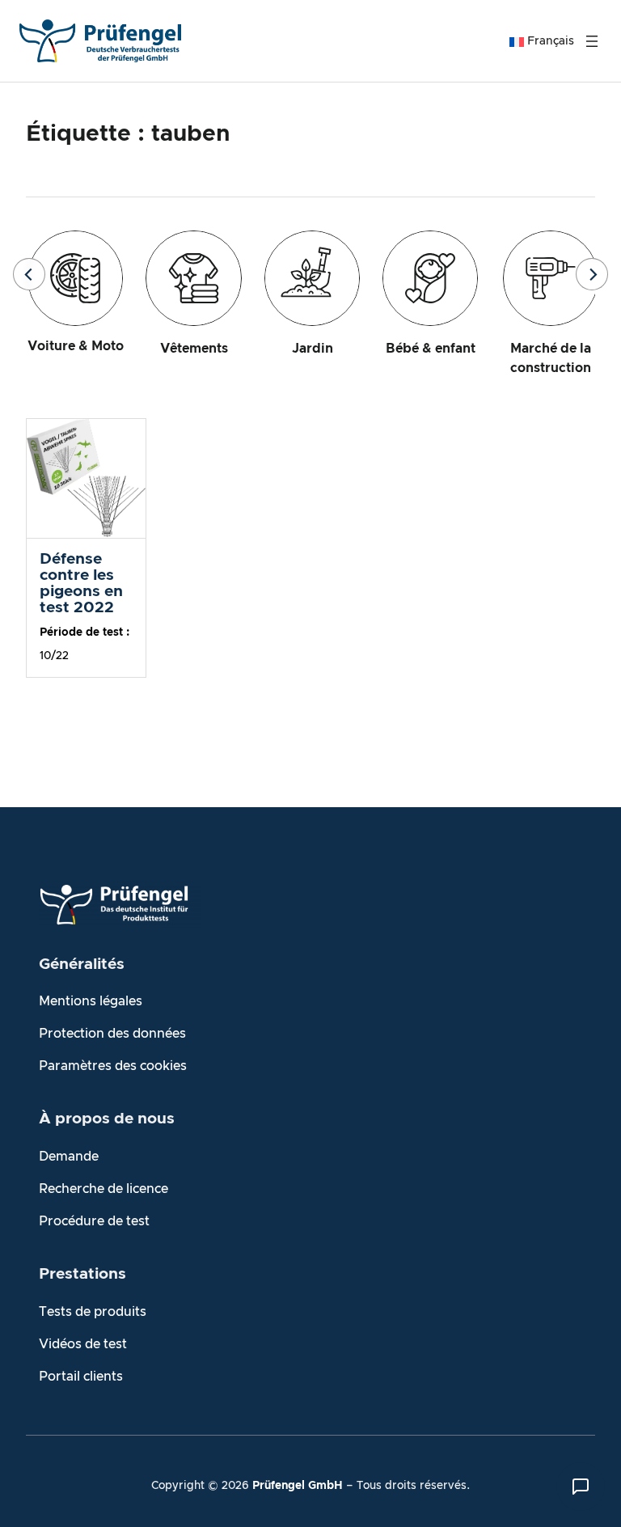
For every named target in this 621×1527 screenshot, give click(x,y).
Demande (69, 1156)
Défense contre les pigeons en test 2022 (81, 583)
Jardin (312, 348)
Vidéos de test (83, 1344)
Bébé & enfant (430, 348)
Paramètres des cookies (113, 1066)
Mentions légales (90, 1001)
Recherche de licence (103, 1188)
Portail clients (81, 1376)
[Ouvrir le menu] (592, 41)
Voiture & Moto (75, 346)
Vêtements (194, 348)
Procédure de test (94, 1221)
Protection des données (112, 1033)
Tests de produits (92, 1311)
